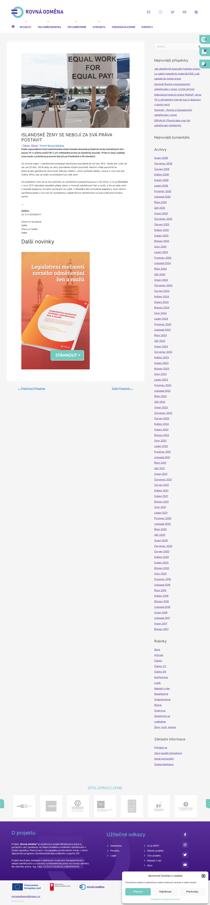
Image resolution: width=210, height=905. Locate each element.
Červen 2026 (161, 169)
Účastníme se (162, 716)
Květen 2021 (161, 490)
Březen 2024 (161, 307)
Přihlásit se (160, 747)
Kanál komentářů (164, 758)
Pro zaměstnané (77, 27)
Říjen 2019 (160, 590)
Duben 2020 (161, 562)
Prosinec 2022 (162, 385)
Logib (157, 682)
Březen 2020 (161, 568)
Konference (161, 677)
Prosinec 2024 (162, 257)
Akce (157, 649)
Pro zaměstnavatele (49, 27)
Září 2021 (159, 468)
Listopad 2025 (162, 196)
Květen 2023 (161, 357)
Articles (158, 655)
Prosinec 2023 (162, 324)
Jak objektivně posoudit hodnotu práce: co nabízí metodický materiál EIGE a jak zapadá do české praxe (177, 73)
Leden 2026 (161, 185)
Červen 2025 (161, 224)
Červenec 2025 (163, 218)
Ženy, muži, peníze (165, 727)
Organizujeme (162, 699)
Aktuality (25, 27)
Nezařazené (161, 693)
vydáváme (160, 721)
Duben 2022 (161, 429)
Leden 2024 (161, 318)
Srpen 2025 (161, 213)
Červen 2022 (161, 418)
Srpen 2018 (160, 612)
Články (26, 145)
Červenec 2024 (163, 285)
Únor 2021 (160, 507)
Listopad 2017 (162, 618)
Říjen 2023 (160, 335)
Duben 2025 (161, 235)
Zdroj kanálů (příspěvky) (168, 753)
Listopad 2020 (162, 523)
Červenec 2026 (163, 163)
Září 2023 (159, 340)
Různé (34, 145)
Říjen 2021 (160, 462)
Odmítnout (165, 891)
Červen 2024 (161, 291)
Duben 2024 (161, 302)
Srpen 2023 (161, 346)
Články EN (160, 671)
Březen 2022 (161, 435)
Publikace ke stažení (123, 27)
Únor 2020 (160, 573)
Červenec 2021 (163, 479)
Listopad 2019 (162, 584)
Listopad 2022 (162, 390)
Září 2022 (159, 401)
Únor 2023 (160, 374)
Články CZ (160, 666)
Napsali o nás (162, 688)
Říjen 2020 (160, 529)
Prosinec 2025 (162, 191)
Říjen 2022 (160, 396)
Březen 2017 (161, 629)
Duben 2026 (161, 180)
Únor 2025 (160, 246)
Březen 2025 (161, 241)
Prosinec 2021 (162, 451)
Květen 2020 (161, 557)
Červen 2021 (161, 484)
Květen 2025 (161, 230)
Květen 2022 (161, 424)
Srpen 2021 (160, 473)
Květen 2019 (161, 595)
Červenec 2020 (163, 546)
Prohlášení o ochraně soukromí (165, 899)
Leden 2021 (161, 512)
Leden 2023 (161, 379)
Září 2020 (159, 534)
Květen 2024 (161, 296)
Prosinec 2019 (162, 579)
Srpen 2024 (161, 280)
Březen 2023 (161, 368)
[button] (203, 876)
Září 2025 (159, 207)
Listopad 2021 (162, 457)
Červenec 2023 (163, 351)
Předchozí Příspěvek (31, 388)
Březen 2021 (161, 501)
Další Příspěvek (122, 388)
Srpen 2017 (160, 623)
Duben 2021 (161, 496)
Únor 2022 (160, 440)
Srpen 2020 (161, 540)
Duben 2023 (161, 363)
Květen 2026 (161, 174)
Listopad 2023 (162, 329)
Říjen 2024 (160, 268)
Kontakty (147, 27)
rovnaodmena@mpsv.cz (25, 896)
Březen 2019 (161, 601)
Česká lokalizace (164, 764)
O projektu (99, 27)
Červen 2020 (161, 551)
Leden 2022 (161, 446)
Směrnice (160, 710)
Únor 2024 (160, 313)
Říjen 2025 (160, 202)
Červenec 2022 (163, 413)
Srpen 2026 (161, 157)
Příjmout (138, 891)
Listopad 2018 (162, 607)
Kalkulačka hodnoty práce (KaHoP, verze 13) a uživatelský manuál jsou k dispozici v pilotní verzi (177, 99)
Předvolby (192, 891)
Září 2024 (159, 274)
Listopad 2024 (162, 263)
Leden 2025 (161, 252)
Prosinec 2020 (162, 518)
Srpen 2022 (161, 407)
